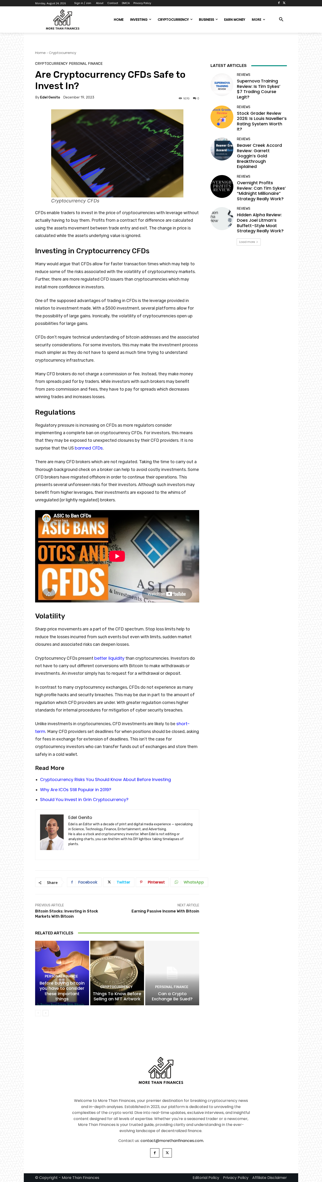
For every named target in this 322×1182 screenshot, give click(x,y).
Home (40, 52)
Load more (247, 242)
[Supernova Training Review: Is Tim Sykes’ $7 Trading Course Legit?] (222, 84)
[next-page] (46, 1013)
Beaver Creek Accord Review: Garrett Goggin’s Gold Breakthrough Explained (259, 155)
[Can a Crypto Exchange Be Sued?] (172, 973)
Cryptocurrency (62, 52)
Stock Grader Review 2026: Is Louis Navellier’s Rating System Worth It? (262, 121)
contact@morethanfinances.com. (172, 1140)
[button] (281, 19)
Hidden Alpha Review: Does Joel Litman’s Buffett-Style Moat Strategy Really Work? (260, 223)
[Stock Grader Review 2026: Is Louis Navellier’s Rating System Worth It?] (222, 117)
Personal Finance (86, 63)
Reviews (243, 75)
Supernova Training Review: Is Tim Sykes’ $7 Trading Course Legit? (258, 89)
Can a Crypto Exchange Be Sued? (172, 996)
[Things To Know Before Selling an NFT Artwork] (117, 973)
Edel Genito (50, 97)
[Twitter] (284, 3)
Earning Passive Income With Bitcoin (165, 911)
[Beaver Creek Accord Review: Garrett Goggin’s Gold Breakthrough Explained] (222, 149)
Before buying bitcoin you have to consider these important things (62, 991)
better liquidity (109, 658)
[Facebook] (278, 3)
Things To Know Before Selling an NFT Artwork (117, 996)
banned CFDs (89, 448)
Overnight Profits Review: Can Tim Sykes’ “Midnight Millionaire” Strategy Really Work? (261, 191)
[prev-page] (38, 1013)
